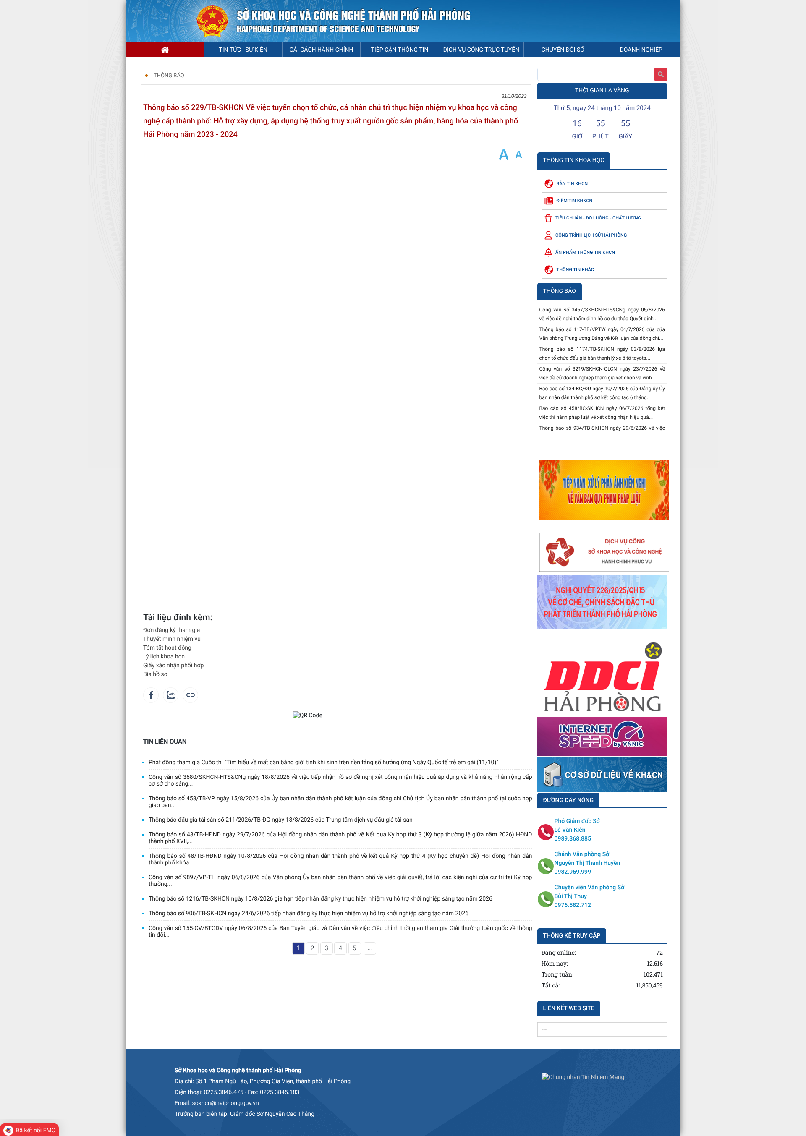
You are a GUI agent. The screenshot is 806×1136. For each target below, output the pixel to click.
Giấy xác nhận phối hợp (173, 665)
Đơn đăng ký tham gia (171, 630)
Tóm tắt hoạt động (167, 648)
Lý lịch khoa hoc (164, 656)
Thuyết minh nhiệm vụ (172, 639)
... (370, 948)
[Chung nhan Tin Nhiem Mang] (583, 1077)
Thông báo (169, 76)
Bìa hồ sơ (155, 674)
